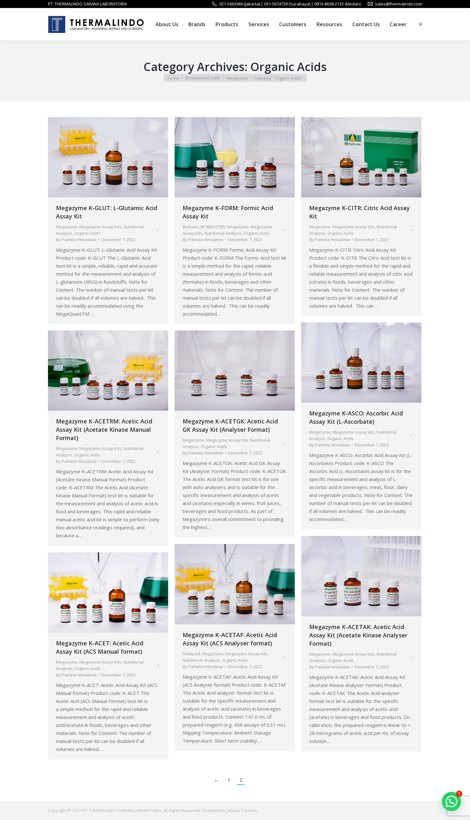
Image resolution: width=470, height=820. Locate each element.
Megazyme (66, 227)
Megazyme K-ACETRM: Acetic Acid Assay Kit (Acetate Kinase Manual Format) (104, 429)
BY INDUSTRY (212, 227)
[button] (451, 801)
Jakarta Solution (241, 810)
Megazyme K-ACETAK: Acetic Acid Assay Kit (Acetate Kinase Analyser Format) (358, 635)
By (76, 239)
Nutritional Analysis (223, 233)
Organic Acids (87, 233)
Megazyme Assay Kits (100, 227)
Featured (191, 654)
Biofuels (191, 227)
